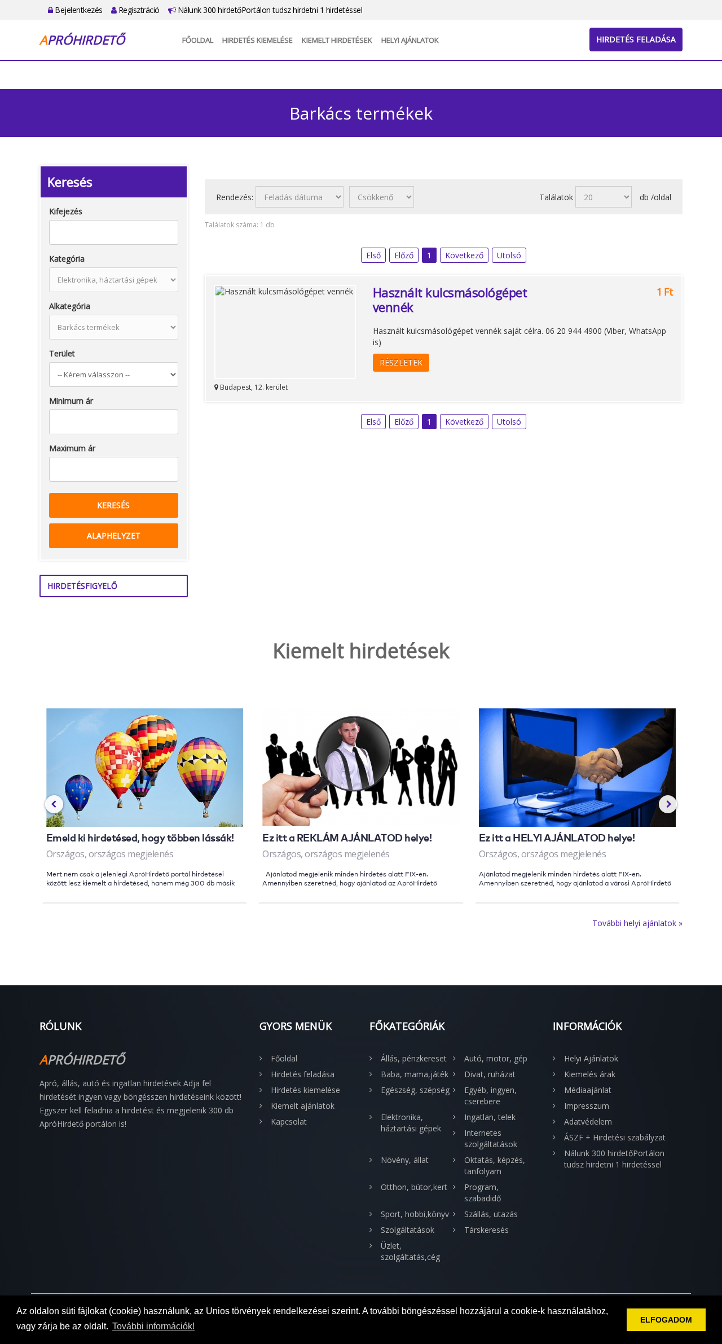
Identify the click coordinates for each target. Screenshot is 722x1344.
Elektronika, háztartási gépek (411, 1123)
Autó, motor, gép (495, 1058)
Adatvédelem (588, 1121)
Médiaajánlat (587, 1090)
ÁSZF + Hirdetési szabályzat (615, 1137)
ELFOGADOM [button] (666, 1319)
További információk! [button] (153, 1326)
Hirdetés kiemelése (257, 40)
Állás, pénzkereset (414, 1058)
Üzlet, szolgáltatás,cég (410, 1251)
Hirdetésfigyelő (82, 585)
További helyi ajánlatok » (637, 923)
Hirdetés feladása (636, 39)
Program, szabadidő (482, 1193)
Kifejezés (65, 211)
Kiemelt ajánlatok (302, 1105)
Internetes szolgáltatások (490, 1138)
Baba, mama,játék (414, 1074)
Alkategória (69, 306)
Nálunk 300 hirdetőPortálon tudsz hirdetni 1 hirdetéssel (268, 10)
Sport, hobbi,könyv (415, 1214)
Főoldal (197, 40)
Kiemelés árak (589, 1074)
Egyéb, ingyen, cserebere (490, 1096)
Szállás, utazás (491, 1214)
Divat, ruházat (490, 1074)
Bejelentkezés (78, 10)
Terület (62, 353)
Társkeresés (486, 1229)
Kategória (67, 258)
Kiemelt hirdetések (337, 40)
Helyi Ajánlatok (410, 40)
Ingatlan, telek (490, 1117)
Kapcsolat (289, 1121)
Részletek (401, 362)
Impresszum (586, 1105)
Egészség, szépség (415, 1090)
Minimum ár (71, 400)
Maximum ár (72, 448)
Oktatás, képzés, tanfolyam (494, 1165)
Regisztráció (138, 10)
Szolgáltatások (407, 1229)
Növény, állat (405, 1159)
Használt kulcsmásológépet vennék (450, 299)
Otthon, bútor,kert (414, 1187)
